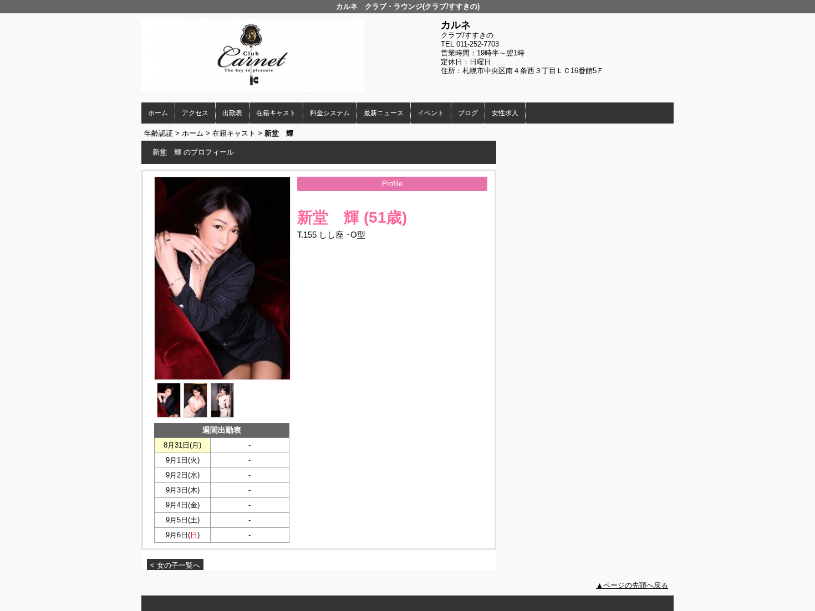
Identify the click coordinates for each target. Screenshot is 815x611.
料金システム (330, 113)
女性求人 (505, 113)
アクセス (195, 113)
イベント (430, 113)
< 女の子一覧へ (175, 565)
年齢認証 (158, 133)
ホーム (158, 113)
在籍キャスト (276, 113)
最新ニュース (384, 113)
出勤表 (232, 113)
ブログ (468, 113)
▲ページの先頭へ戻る (632, 585)
